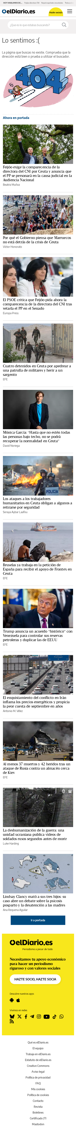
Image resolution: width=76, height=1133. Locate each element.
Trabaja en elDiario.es (38, 1054)
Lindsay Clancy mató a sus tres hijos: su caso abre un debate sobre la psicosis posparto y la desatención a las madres (34, 900)
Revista (38, 1106)
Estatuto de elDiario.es (38, 1060)
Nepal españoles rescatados (52, 3)
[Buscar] (64, 25)
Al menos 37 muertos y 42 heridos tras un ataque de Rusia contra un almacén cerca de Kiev (36, 768)
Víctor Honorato (12, 246)
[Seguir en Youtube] (47, 1016)
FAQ (38, 1083)
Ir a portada (38, 920)
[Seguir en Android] (12, 1000)
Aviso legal (38, 1071)
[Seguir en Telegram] (32, 1016)
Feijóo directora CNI (31, 3)
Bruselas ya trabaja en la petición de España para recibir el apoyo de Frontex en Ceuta (37, 569)
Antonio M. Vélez (13, 711)
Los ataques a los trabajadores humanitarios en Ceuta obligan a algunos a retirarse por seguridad (37, 503)
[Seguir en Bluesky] (12, 1016)
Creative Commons (38, 1065)
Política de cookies (38, 1095)
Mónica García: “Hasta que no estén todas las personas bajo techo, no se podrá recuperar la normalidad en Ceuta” (36, 436)
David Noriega (11, 445)
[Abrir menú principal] (69, 11)
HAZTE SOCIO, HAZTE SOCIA (35, 979)
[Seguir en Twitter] (19, 1016)
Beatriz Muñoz (11, 184)
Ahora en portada (16, 118)
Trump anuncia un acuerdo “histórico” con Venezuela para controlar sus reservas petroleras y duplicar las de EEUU (37, 635)
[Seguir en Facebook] (26, 1016)
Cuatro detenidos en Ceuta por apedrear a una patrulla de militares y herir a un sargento (37, 370)
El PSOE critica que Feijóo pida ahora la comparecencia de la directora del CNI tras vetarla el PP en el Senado (37, 304)
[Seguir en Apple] (18, 1000)
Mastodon (38, 1124)
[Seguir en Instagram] (39, 1016)
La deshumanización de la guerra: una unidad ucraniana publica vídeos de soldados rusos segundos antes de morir (35, 834)
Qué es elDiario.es (38, 1042)
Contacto (38, 1100)
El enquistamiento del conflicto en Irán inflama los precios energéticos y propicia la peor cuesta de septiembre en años (36, 701)
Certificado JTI (38, 1118)
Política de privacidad (38, 1077)
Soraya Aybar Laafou (15, 512)
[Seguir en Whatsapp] (61, 1016)
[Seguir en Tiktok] (54, 1016)
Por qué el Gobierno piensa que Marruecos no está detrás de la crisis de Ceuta (37, 239)
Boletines (38, 1112)
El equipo (38, 1048)
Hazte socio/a (55, 12)
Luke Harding (11, 843)
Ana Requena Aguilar (15, 909)
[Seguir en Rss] (12, 1021)
